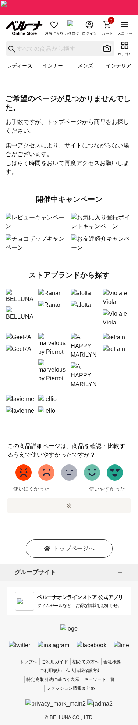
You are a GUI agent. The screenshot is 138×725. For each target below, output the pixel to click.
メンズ (85, 65)
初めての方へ (85, 661)
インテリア (118, 65)
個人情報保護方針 (84, 670)
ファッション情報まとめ (70, 688)
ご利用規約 (51, 670)
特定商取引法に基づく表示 (52, 679)
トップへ (28, 661)
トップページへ (74, 548)
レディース (19, 65)
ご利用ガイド (55, 661)
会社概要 (112, 661)
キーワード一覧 (99, 679)
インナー (52, 65)
